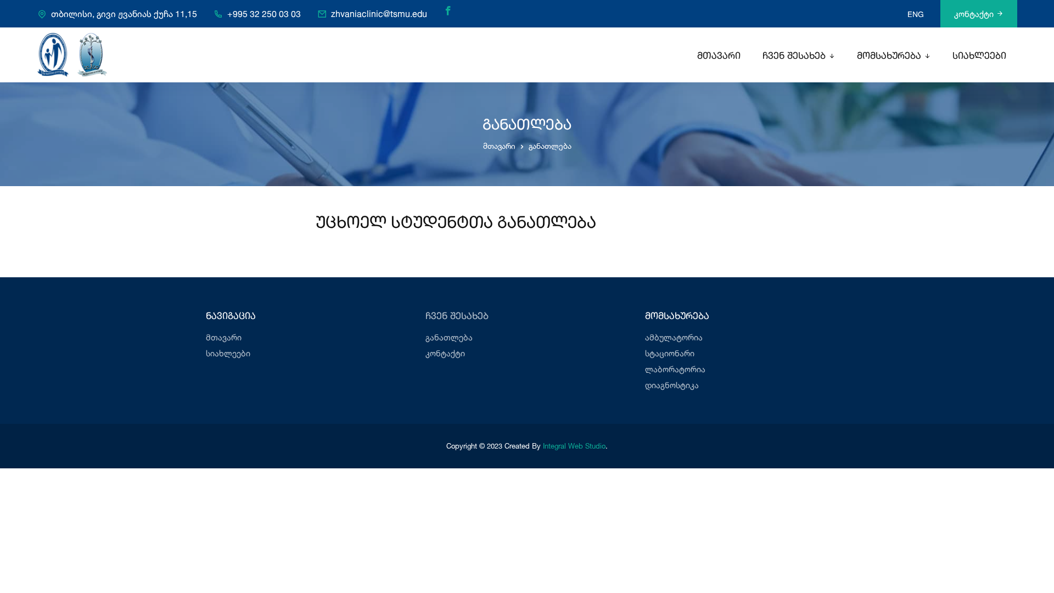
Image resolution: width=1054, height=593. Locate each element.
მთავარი (719, 56)
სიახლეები (979, 56)
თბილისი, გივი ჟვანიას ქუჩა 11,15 (124, 13)
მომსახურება (889, 56)
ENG (915, 14)
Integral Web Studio (574, 445)
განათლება (449, 337)
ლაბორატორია (675, 369)
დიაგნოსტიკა (672, 385)
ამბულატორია (674, 337)
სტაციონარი (669, 353)
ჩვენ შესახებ (794, 56)
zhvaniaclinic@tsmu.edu (379, 13)
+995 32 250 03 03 (264, 13)
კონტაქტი (974, 14)
